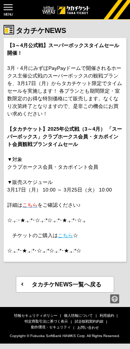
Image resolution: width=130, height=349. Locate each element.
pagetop (114, 298)
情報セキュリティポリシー (35, 316)
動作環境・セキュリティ (51, 327)
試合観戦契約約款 (89, 321)
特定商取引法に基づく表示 (46, 321)
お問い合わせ (88, 327)
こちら (65, 235)
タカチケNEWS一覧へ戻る (66, 284)
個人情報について (78, 316)
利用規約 (107, 316)
